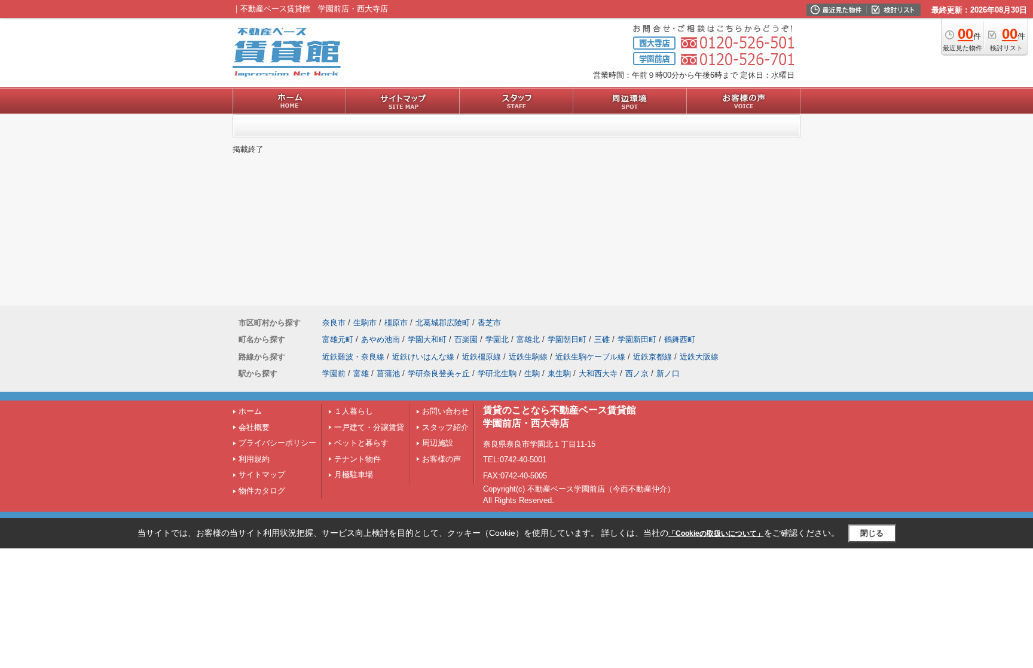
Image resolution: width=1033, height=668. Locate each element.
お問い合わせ (445, 411)
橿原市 (396, 322)
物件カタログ (262, 490)
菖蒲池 (388, 373)
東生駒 (559, 373)
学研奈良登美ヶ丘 (439, 373)
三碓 (602, 339)
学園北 (497, 339)
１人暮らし (353, 411)
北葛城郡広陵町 (442, 322)
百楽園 (466, 339)
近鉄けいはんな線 (423, 356)
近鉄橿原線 (481, 356)
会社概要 (254, 427)
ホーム (250, 411)
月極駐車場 (353, 474)
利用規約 (254, 459)
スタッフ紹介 (445, 427)
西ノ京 (637, 373)
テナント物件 (357, 459)
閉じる (872, 533)
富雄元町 (337, 339)
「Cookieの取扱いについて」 (716, 533)
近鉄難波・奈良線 (353, 356)
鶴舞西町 (679, 339)
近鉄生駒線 (528, 356)
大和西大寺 (598, 373)
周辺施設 (437, 442)
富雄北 (528, 339)
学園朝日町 (567, 339)
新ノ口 (668, 373)
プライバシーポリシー (277, 442)
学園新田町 (637, 339)
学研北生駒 (497, 373)
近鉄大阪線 (699, 356)
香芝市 (489, 322)
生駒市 (365, 322)
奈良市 (334, 322)
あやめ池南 (380, 339)
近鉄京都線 (652, 356)
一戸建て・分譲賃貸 (369, 427)
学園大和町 (427, 339)
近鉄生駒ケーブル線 (590, 356)
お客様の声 (441, 459)
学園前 (334, 373)
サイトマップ (262, 474)
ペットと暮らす (361, 442)
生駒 (532, 373)
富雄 (361, 373)
